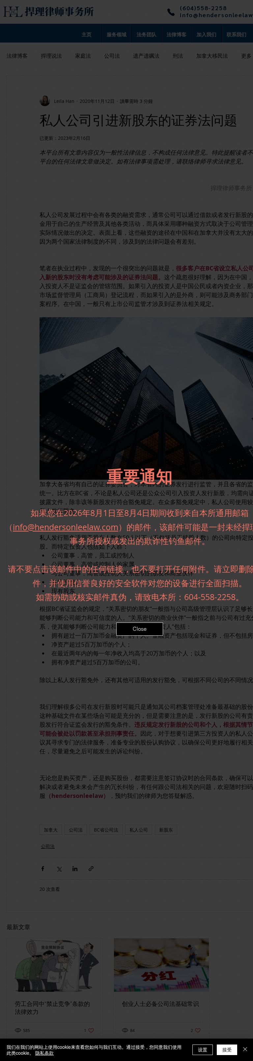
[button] (139, 629)
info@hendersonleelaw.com (65, 527)
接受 (227, 1049)
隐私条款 (44, 1052)
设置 (202, 1049)
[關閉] (245, 1050)
